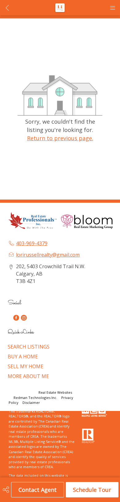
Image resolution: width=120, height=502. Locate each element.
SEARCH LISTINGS (29, 346)
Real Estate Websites (55, 392)
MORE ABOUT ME (28, 376)
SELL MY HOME (25, 366)
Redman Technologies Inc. (36, 397)
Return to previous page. (60, 138)
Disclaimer (31, 402)
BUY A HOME (23, 356)
